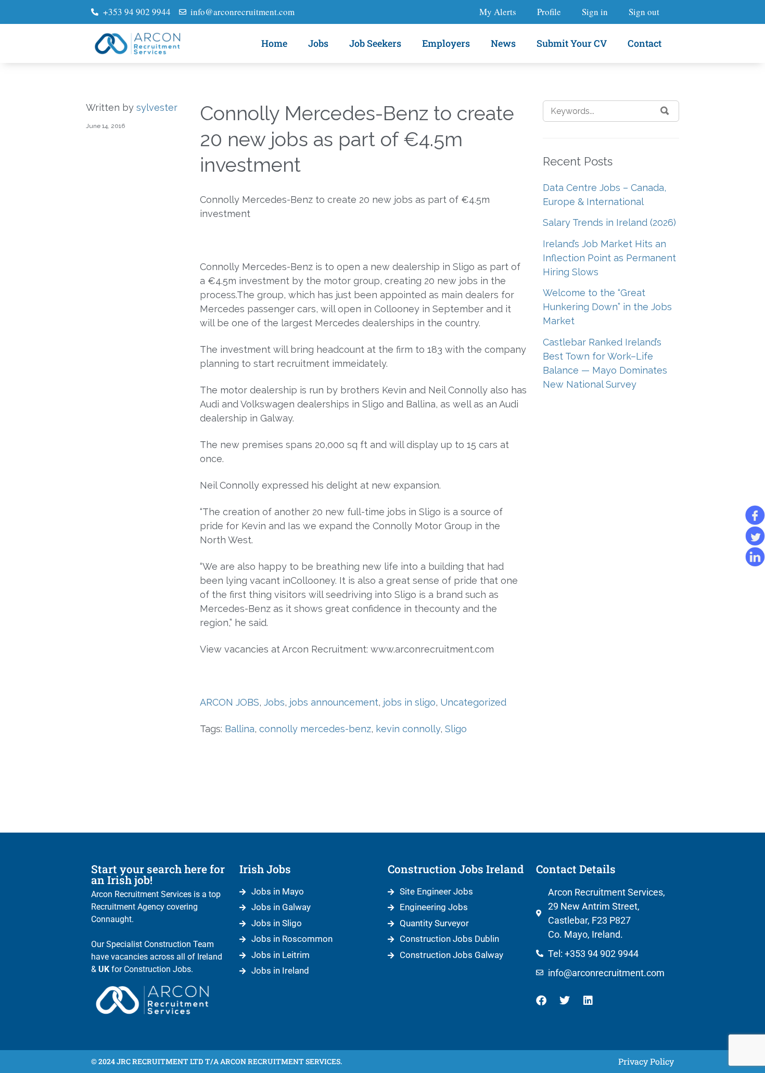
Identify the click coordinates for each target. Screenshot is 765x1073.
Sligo (456, 728)
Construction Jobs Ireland (456, 869)
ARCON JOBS (229, 702)
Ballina (239, 728)
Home (274, 43)
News (503, 43)
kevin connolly (408, 728)
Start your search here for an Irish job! (158, 874)
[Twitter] (564, 1000)
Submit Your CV (572, 43)
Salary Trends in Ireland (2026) (609, 222)
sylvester (156, 107)
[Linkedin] (588, 1000)
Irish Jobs (265, 869)
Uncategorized (473, 702)
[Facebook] (541, 1000)
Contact (644, 43)
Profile (549, 12)
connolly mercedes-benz (315, 728)
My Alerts (497, 12)
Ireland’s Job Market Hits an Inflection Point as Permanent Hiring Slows (609, 257)
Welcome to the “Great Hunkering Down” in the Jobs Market (607, 306)
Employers (446, 43)
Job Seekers (375, 43)
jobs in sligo (409, 702)
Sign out (644, 12)
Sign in (595, 12)
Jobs (318, 43)
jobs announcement (333, 702)
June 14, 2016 (105, 126)
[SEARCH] (665, 110)
